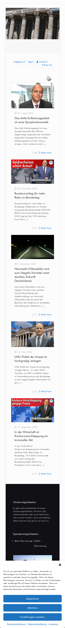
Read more (46, 152)
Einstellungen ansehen (32, 617)
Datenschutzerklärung (16, 624)
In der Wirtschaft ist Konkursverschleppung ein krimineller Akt (31, 436)
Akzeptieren (32, 598)
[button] (60, 564)
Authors (42, 61)
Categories (19, 61)
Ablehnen (32, 607)
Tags (30, 61)
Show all (48, 65)
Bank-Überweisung (23, 540)
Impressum (53, 624)
